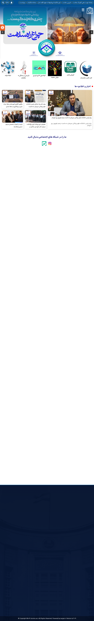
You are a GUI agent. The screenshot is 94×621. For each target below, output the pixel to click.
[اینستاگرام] (50, 145)
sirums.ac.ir (35, 618)
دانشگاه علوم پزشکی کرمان (61, 547)
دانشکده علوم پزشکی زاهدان (60, 541)
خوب (45, 534)
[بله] (44, 145)
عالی (45, 532)
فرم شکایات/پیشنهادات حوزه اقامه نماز (49, 2)
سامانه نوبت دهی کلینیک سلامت (82, 2)
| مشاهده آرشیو (55, 180)
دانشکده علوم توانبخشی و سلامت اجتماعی (62, 537)
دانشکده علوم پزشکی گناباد (61, 529)
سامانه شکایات (31, 2)
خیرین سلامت (67, 2)
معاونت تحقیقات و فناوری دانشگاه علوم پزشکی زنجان (62, 556)
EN (7, 2)
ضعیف (45, 540)
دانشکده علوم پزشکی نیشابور (60, 532)
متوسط (44, 537)
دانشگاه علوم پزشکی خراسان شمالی (61, 551)
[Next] (5, 69)
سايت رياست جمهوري (83, 524)
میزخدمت (22, 2)
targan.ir (63, 618)
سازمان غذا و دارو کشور (62, 526)
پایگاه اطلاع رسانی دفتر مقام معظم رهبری (83, 528)
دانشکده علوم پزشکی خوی (61, 544)
